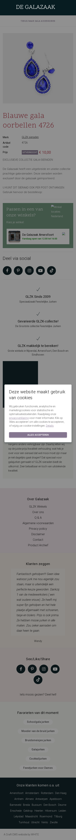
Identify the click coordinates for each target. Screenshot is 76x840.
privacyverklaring (19, 418)
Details (50, 425)
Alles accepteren (38, 435)
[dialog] (38, 420)
